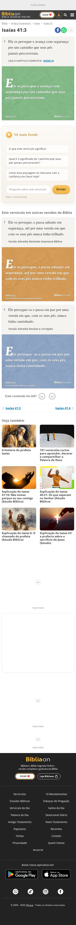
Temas (20, 836)
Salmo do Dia (56, 808)
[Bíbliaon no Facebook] (60, 891)
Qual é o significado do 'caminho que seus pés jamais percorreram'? (35, 160)
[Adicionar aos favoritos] (71, 30)
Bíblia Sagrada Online (16, 16)
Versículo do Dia (20, 808)
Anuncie (38, 850)
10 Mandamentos (56, 794)
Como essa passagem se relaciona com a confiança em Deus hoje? (34, 174)
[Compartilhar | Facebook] (58, 30)
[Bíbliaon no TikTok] (30, 891)
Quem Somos (56, 843)
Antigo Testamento (19, 822)
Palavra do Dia (20, 815)
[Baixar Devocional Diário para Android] (22, 875)
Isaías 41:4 (62, 408)
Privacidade (20, 843)
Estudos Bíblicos (20, 801)
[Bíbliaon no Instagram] (45, 891)
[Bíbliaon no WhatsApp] (15, 891)
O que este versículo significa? (27, 148)
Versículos (19, 794)
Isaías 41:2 (13, 408)
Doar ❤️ (25, 776)
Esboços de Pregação (56, 801)
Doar (47, 14)
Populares (20, 829)
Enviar (61, 189)
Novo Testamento (56, 822)
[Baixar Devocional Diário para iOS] (56, 875)
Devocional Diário (56, 815)
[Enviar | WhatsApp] (64, 30)
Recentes (56, 829)
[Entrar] (59, 15)
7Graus (29, 905)
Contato (56, 836)
